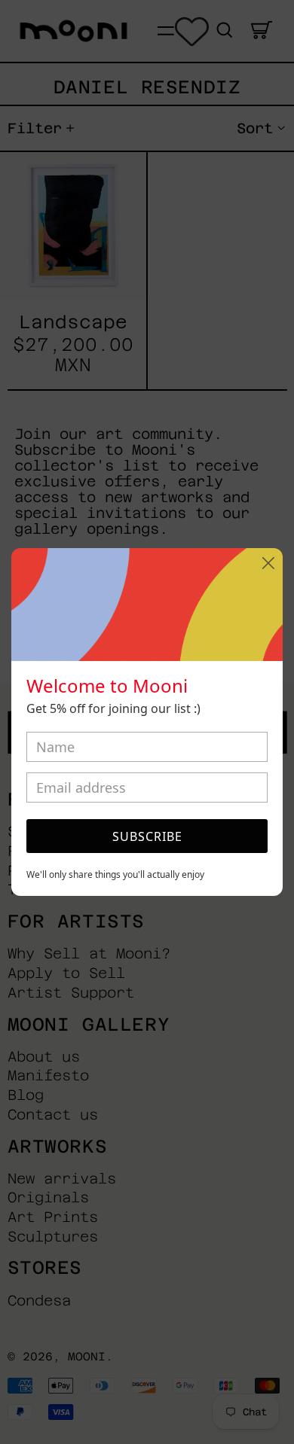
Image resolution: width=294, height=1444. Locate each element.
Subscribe (147, 836)
